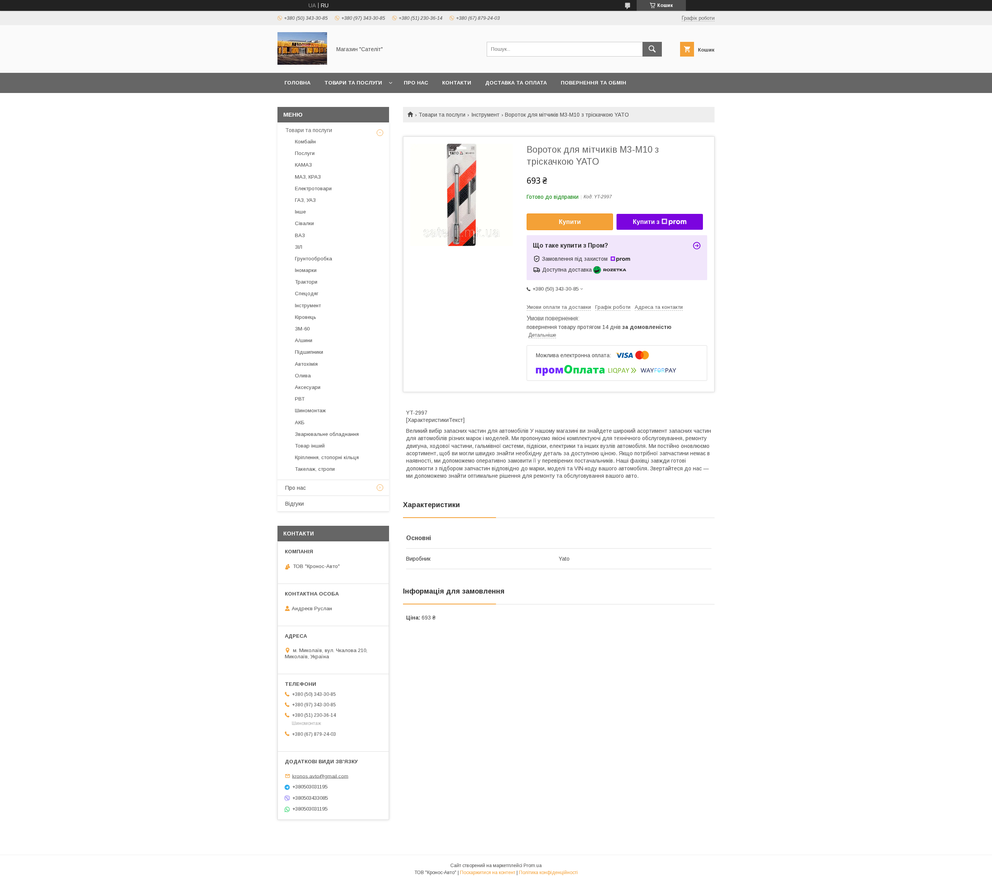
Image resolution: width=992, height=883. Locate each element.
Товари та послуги (353, 83)
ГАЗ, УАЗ (305, 200)
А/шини (303, 340)
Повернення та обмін (593, 83)
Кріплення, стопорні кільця (327, 457)
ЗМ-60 (302, 329)
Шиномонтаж (310, 410)
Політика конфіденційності (548, 872)
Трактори (306, 282)
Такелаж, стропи (315, 469)
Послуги (305, 153)
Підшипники (309, 352)
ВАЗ (300, 235)
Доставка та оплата (516, 83)
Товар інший (310, 446)
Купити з (646, 222)
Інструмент (485, 115)
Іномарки (306, 270)
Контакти (456, 83)
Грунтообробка (313, 259)
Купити (570, 222)
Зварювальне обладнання (327, 434)
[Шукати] (652, 49)
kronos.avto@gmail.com (320, 776)
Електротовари (313, 188)
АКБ (300, 422)
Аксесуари (307, 387)
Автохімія (306, 364)
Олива (303, 376)
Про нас (416, 83)
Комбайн (305, 142)
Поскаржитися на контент (487, 872)
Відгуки (294, 504)
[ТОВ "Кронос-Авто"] (302, 63)
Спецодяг (307, 293)
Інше (300, 212)
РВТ (300, 399)
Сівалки (304, 223)
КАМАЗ (303, 165)
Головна (297, 83)
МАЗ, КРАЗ (308, 177)
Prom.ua (533, 865)
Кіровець (305, 317)
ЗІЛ (298, 247)
